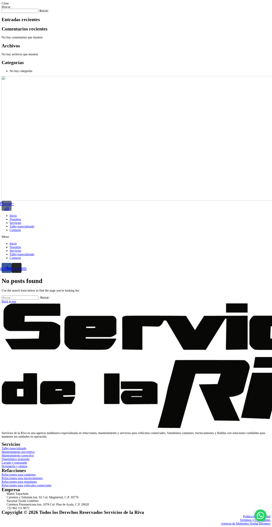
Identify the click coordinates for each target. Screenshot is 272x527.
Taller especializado (22, 226)
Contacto (15, 230)
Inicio (13, 215)
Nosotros (15, 219)
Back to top (9, 301)
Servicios (15, 222)
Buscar (6, 7)
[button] (136, 237)
